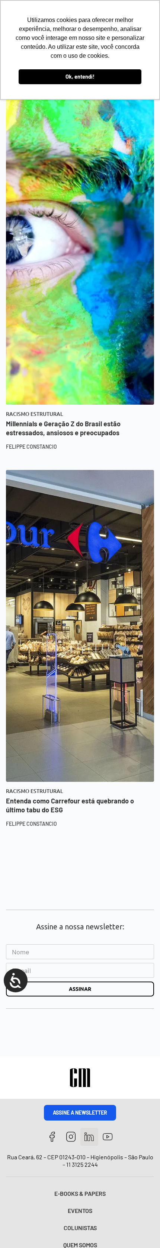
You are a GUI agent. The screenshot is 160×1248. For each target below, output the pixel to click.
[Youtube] (108, 1137)
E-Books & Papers (80, 1193)
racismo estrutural (34, 414)
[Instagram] (71, 1137)
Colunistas (80, 1227)
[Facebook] (52, 1137)
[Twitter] (89, 1137)
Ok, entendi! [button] (80, 76)
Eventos (80, 1210)
